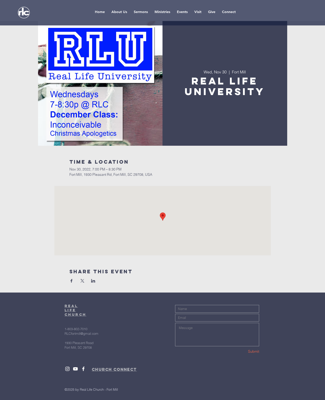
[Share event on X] (82, 281)
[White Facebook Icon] (83, 369)
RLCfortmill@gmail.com (81, 333)
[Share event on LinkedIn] (93, 281)
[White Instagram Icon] (67, 369)
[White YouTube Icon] (75, 369)
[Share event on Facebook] (71, 281)
